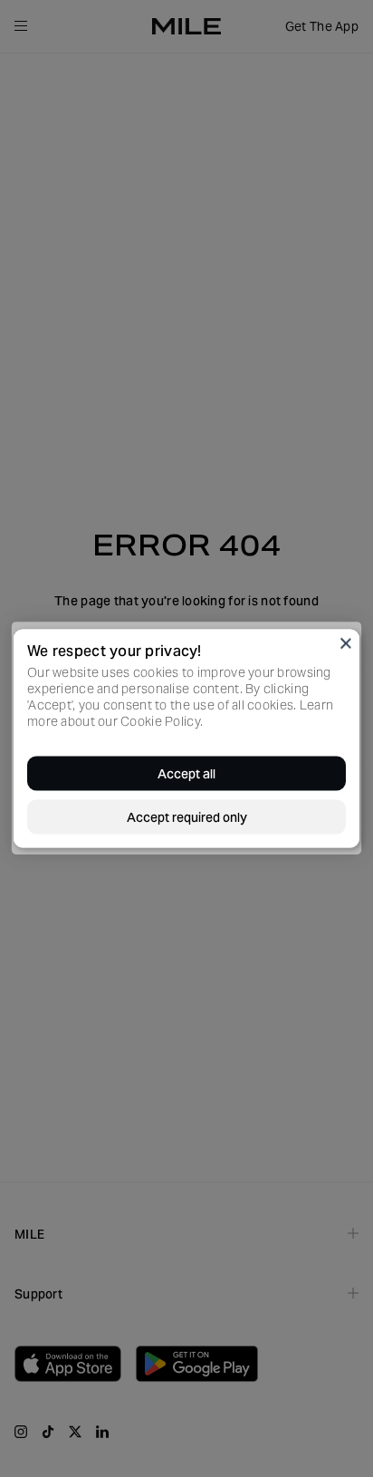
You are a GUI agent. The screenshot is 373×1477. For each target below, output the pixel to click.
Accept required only (187, 817)
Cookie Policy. (161, 721)
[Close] (345, 643)
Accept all (186, 774)
